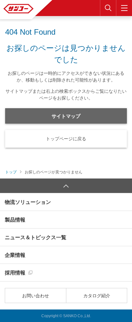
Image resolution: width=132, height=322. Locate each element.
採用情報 (15, 272)
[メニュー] (124, 8)
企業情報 (15, 255)
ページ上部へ (66, 185)
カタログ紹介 (96, 295)
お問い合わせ (35, 295)
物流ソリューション (28, 202)
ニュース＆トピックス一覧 (35, 237)
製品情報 (15, 219)
